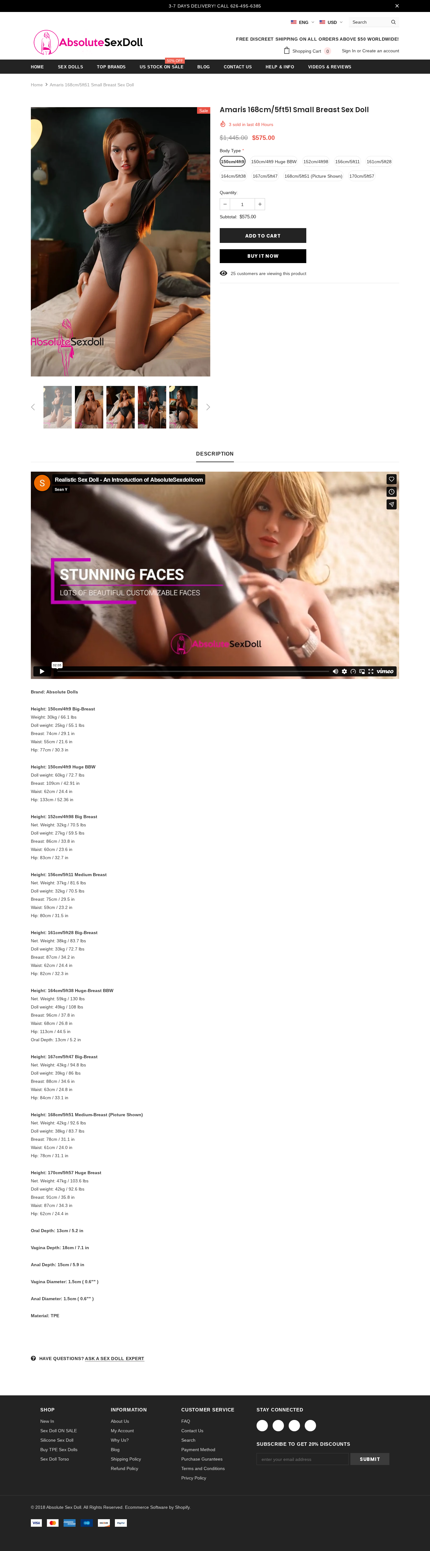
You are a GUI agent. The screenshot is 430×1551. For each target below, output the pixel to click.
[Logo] (87, 41)
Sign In (349, 50)
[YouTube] (310, 1425)
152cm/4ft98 (315, 161)
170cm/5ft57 (361, 176)
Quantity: (229, 192)
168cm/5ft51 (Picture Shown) (313, 176)
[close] (397, 6)
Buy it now (263, 256)
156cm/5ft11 (347, 161)
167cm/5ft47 (265, 176)
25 (233, 273)
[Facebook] (262, 1425)
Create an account (380, 50)
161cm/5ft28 (379, 161)
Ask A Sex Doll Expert (114, 1358)
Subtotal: (228, 216)
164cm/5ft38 (233, 176)
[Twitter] (278, 1425)
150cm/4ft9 (232, 161)
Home (37, 84)
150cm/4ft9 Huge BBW (274, 161)
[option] (120, 241)
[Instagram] (294, 1425)
